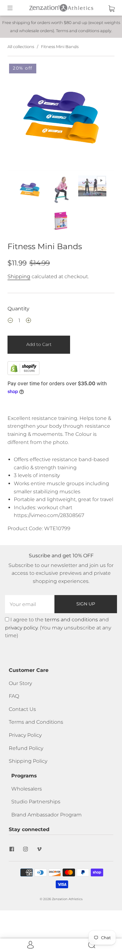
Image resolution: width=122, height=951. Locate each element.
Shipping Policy (28, 761)
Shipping (19, 276)
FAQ (14, 696)
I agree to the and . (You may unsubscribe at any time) (58, 627)
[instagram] (26, 849)
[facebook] (12, 849)
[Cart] (111, 8)
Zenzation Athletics (67, 899)
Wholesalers (26, 789)
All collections (21, 46)
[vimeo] (39, 849)
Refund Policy (26, 748)
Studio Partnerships (35, 802)
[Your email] (29, 604)
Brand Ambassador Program (46, 815)
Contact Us (22, 709)
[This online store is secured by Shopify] (23, 373)
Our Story (20, 683)
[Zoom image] (61, 118)
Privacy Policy (25, 735)
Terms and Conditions (36, 722)
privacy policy (21, 628)
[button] (18, 118)
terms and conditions (71, 620)
